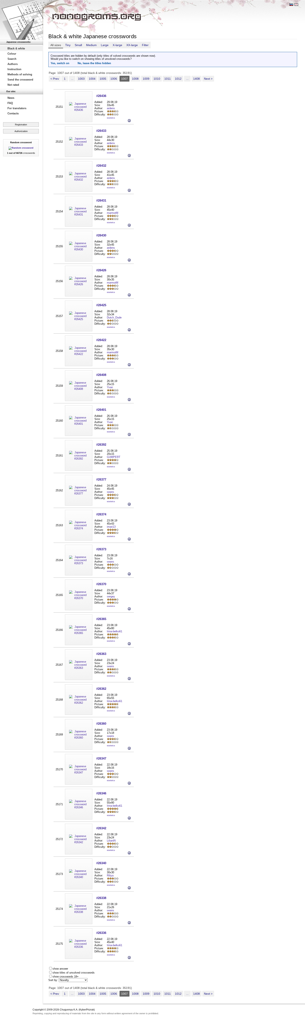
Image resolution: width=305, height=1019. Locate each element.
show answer (60, 968)
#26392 (101, 444)
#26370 (101, 584)
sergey (111, 596)
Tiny (68, 45)
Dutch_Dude (114, 317)
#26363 (101, 654)
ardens (111, 108)
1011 (167, 78)
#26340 (101, 863)
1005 (103, 78)
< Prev (54, 78)
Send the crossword (20, 79)
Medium (91, 45)
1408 (196, 78)
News (10, 97)
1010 (157, 78)
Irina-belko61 (114, 631)
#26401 (101, 409)
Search (11, 58)
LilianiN (111, 840)
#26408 (101, 375)
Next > (208, 78)
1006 (113, 78)
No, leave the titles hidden (94, 63)
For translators (16, 108)
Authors (12, 64)
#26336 (101, 933)
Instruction (14, 69)
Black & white (16, 48)
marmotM (112, 212)
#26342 (101, 828)
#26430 (101, 235)
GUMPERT (113, 457)
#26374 (101, 514)
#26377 (101, 479)
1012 (178, 78)
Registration (21, 124)
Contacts (13, 113)
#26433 (101, 130)
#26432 (101, 165)
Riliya (110, 875)
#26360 (101, 723)
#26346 (101, 793)
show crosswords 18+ (65, 976)
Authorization (21, 131)
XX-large (132, 45)
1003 (81, 78)
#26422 (101, 340)
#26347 (101, 758)
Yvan (110, 387)
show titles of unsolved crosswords (73, 972)
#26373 (101, 549)
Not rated (13, 84)
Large (105, 45)
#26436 (101, 96)
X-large (117, 45)
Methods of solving (19, 74)
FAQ (10, 103)
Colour (11, 53)
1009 (146, 78)
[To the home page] (21, 20)
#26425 (101, 305)
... (72, 78)
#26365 (101, 619)
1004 (92, 78)
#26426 (101, 270)
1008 (135, 78)
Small (78, 45)
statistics (111, 118)
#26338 (101, 898)
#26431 (101, 200)
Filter (145, 45)
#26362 (101, 688)
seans (110, 491)
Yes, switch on (60, 63)
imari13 (111, 526)
